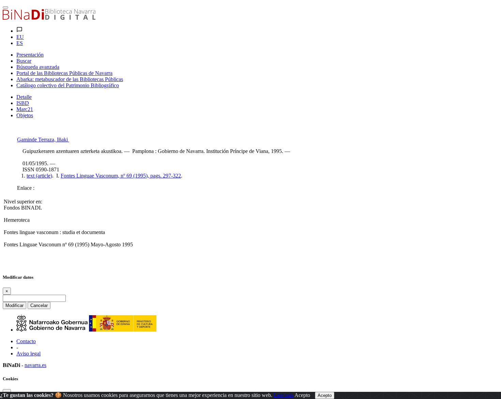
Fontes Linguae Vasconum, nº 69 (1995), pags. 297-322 (121, 176)
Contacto (26, 341)
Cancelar (39, 305)
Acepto (302, 395)
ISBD (22, 103)
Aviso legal (28, 353)
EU (20, 37)
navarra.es (35, 365)
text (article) (39, 176)
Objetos (24, 115)
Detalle (24, 97)
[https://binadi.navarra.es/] (49, 18)
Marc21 (24, 109)
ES (19, 43)
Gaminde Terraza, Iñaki (43, 139)
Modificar (14, 305)
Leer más (283, 395)
